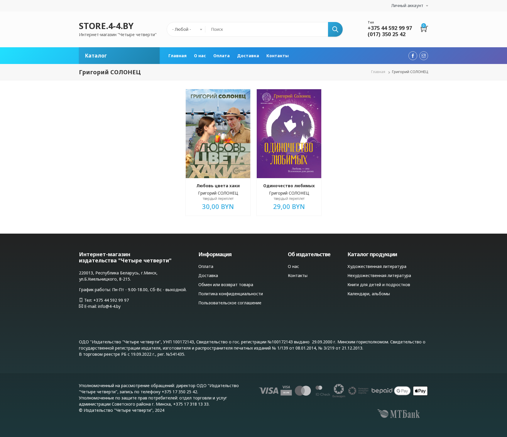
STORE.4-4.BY (106, 25)
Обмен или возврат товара (225, 284)
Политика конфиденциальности (230, 293)
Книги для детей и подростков (378, 284)
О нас (200, 55)
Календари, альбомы (368, 293)
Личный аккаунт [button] (407, 5)
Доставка (248, 55)
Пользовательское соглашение (229, 303)
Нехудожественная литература (379, 275)
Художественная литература (376, 266)
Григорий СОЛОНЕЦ (218, 193)
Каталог (96, 55)
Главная (177, 55)
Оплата (221, 55)
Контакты (277, 55)
